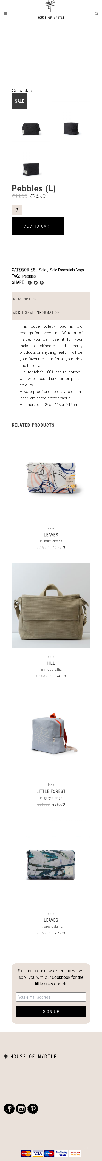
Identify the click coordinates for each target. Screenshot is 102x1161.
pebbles (29, 276)
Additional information (36, 313)
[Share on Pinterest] (42, 282)
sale (42, 270)
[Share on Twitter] (36, 282)
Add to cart (38, 226)
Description (25, 299)
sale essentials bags (67, 270)
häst (86, 1147)
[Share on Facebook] (30, 282)
